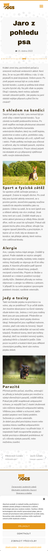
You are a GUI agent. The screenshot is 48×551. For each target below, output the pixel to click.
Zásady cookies (11, 547)
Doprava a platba (24, 493)
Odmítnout (24, 533)
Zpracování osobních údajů (24, 487)
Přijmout (24, 526)
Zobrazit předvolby (24, 541)
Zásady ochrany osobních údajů (29, 547)
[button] (44, 499)
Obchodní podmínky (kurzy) (24, 490)
